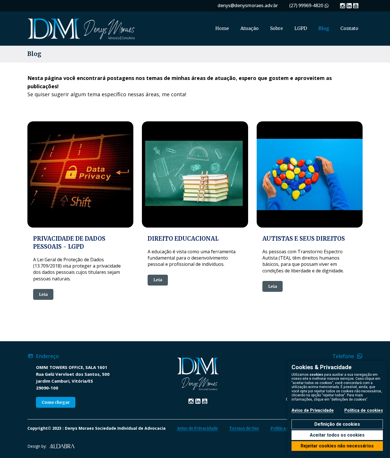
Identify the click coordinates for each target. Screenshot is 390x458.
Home (222, 28)
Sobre (276, 28)
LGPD (300, 28)
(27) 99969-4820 (306, 5)
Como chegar (56, 402)
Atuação (249, 28)
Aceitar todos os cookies (337, 435)
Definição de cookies (337, 424)
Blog (323, 28)
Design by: (37, 446)
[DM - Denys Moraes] (81, 28)
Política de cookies (363, 410)
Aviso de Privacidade (197, 428)
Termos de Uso (244, 428)
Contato (349, 28)
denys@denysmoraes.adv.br (248, 5)
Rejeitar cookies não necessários (337, 446)
